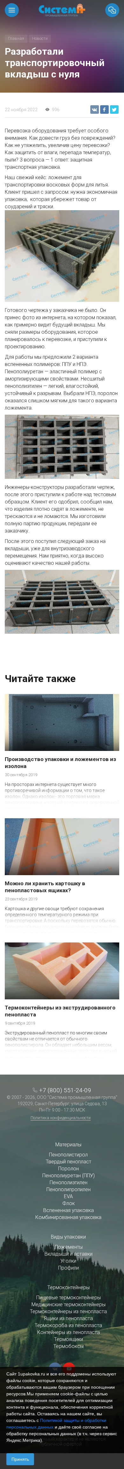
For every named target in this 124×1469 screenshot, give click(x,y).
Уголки (68, 1261)
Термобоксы (68, 1346)
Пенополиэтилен (68, 1182)
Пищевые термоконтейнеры (68, 1298)
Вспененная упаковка (68, 1210)
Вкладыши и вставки (69, 1254)
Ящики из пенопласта (68, 1318)
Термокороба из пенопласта (68, 1325)
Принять (20, 1459)
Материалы (68, 1145)
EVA (68, 1196)
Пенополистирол (68, 1155)
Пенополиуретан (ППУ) (68, 1176)
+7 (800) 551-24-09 (65, 1090)
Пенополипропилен (68, 1189)
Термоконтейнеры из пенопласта (68, 1311)
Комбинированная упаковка (68, 1217)
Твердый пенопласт (68, 1162)
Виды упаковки (68, 1237)
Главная (16, 38)
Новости (40, 38)
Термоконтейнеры (68, 1287)
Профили (68, 1268)
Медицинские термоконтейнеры (68, 1304)
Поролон (68, 1169)
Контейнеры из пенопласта (68, 1332)
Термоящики (68, 1339)
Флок (68, 1203)
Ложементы (68, 1247)
